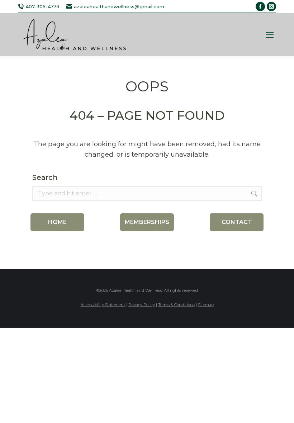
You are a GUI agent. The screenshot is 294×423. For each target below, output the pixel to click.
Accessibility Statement (103, 304)
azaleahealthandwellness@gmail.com (119, 6)
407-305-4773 (42, 6)
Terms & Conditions (176, 304)
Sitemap (206, 304)
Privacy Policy (141, 304)
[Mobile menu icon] (269, 35)
